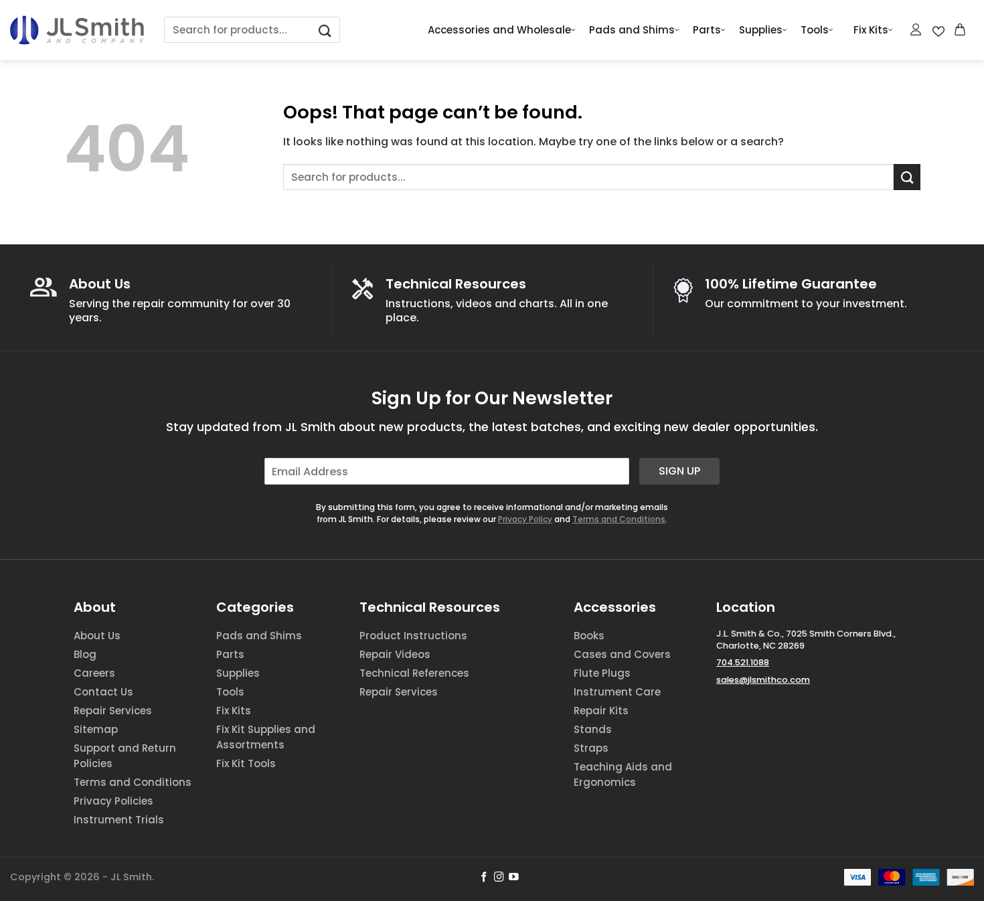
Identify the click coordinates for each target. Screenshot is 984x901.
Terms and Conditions (618, 519)
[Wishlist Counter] (938, 30)
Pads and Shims (632, 30)
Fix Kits (870, 30)
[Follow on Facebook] (484, 877)
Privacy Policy (525, 519)
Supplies (761, 30)
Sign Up (679, 471)
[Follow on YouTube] (514, 877)
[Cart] (960, 29)
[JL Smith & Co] (77, 30)
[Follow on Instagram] (499, 877)
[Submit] (325, 30)
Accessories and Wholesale (499, 30)
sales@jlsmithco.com (763, 679)
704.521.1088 (742, 662)
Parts (707, 30)
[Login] (916, 29)
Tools (815, 30)
